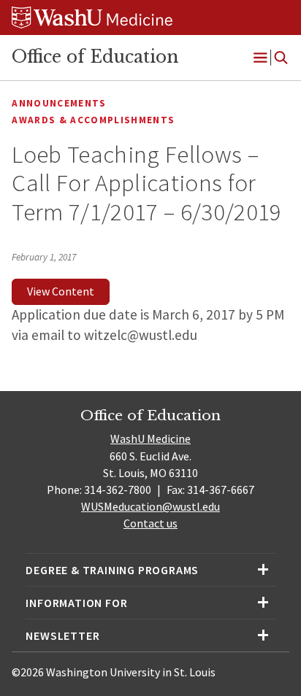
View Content (60, 291)
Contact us (150, 523)
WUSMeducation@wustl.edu (150, 506)
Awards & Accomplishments (93, 120)
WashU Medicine (150, 438)
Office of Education (95, 57)
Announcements (59, 103)
